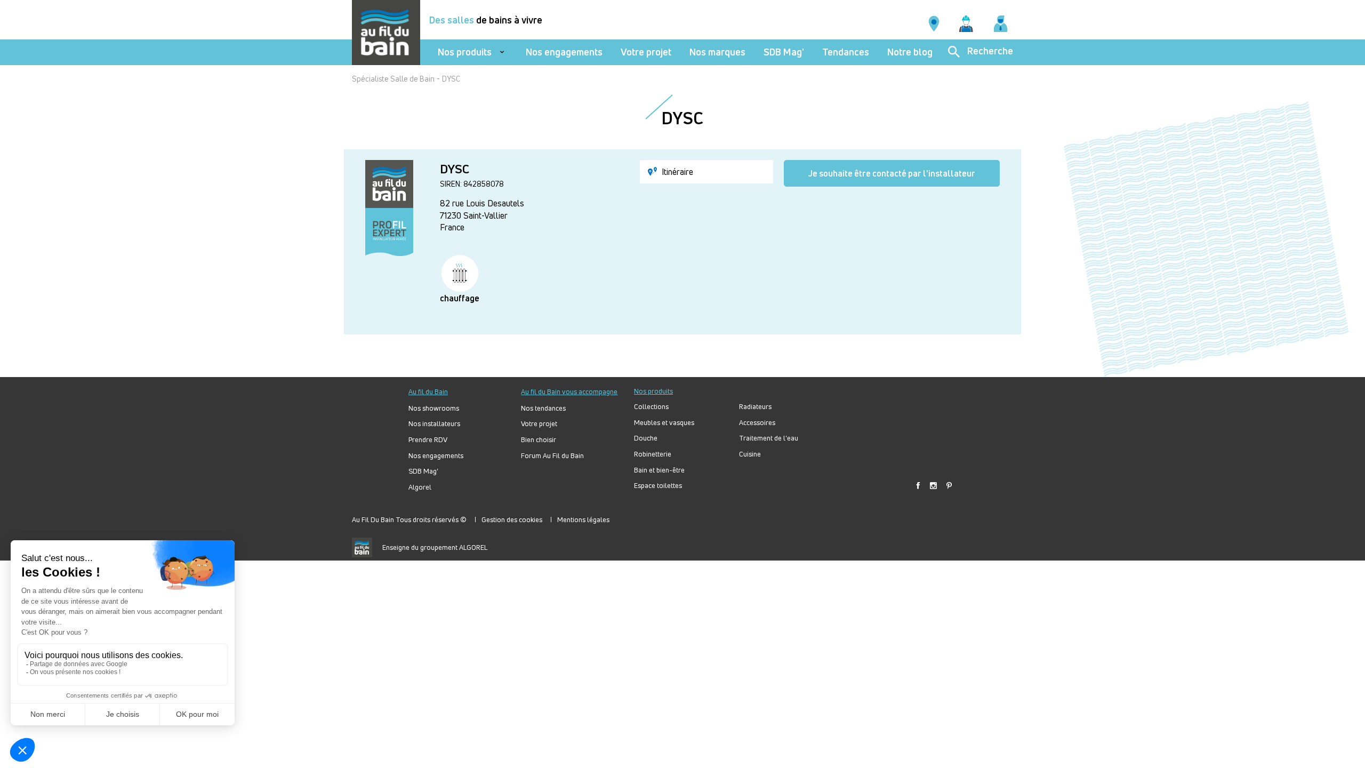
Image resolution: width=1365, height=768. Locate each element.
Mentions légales (583, 519)
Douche (645, 438)
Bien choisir (538, 439)
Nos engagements (564, 52)
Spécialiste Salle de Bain (393, 79)
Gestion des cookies (511, 519)
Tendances (845, 52)
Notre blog (910, 52)
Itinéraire (676, 172)
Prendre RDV (427, 439)
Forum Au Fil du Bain (552, 455)
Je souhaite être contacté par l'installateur (891, 173)
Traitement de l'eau (768, 438)
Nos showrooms (433, 408)
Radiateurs (755, 406)
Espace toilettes (658, 485)
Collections (651, 406)
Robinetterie (652, 454)
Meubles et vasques (664, 422)
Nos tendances (543, 408)
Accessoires (757, 422)
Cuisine (750, 454)
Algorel (419, 487)
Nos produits (465, 52)
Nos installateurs (434, 423)
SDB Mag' (784, 52)
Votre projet (646, 52)
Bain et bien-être (659, 470)
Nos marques (717, 52)
